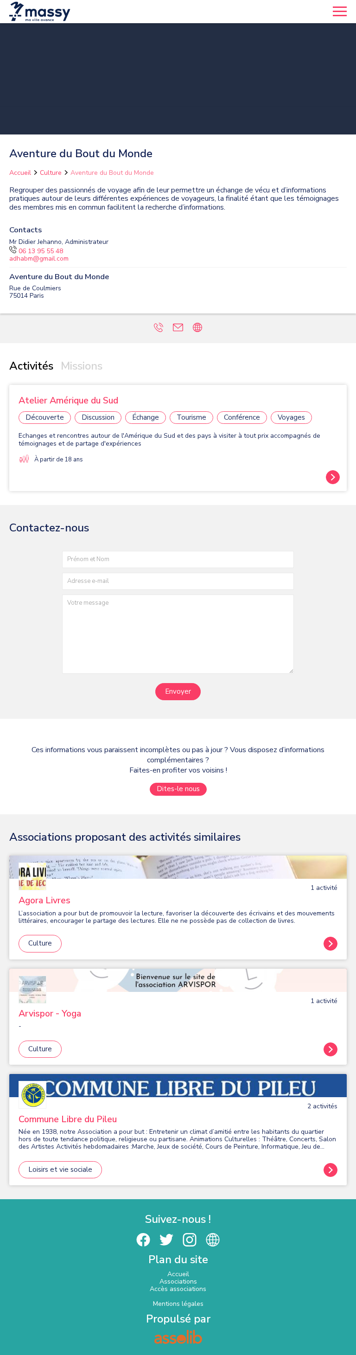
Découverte (44, 417)
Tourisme (191, 417)
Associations (178, 1281)
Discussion (98, 417)
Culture (51, 172)
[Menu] (340, 11)
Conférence (242, 417)
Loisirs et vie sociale (60, 1169)
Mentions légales (178, 1303)
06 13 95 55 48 (41, 251)
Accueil (20, 172)
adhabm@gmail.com (39, 258)
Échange (145, 417)
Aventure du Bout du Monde (112, 172)
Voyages (291, 417)
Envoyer (178, 691)
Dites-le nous (178, 788)
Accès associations (178, 1289)
